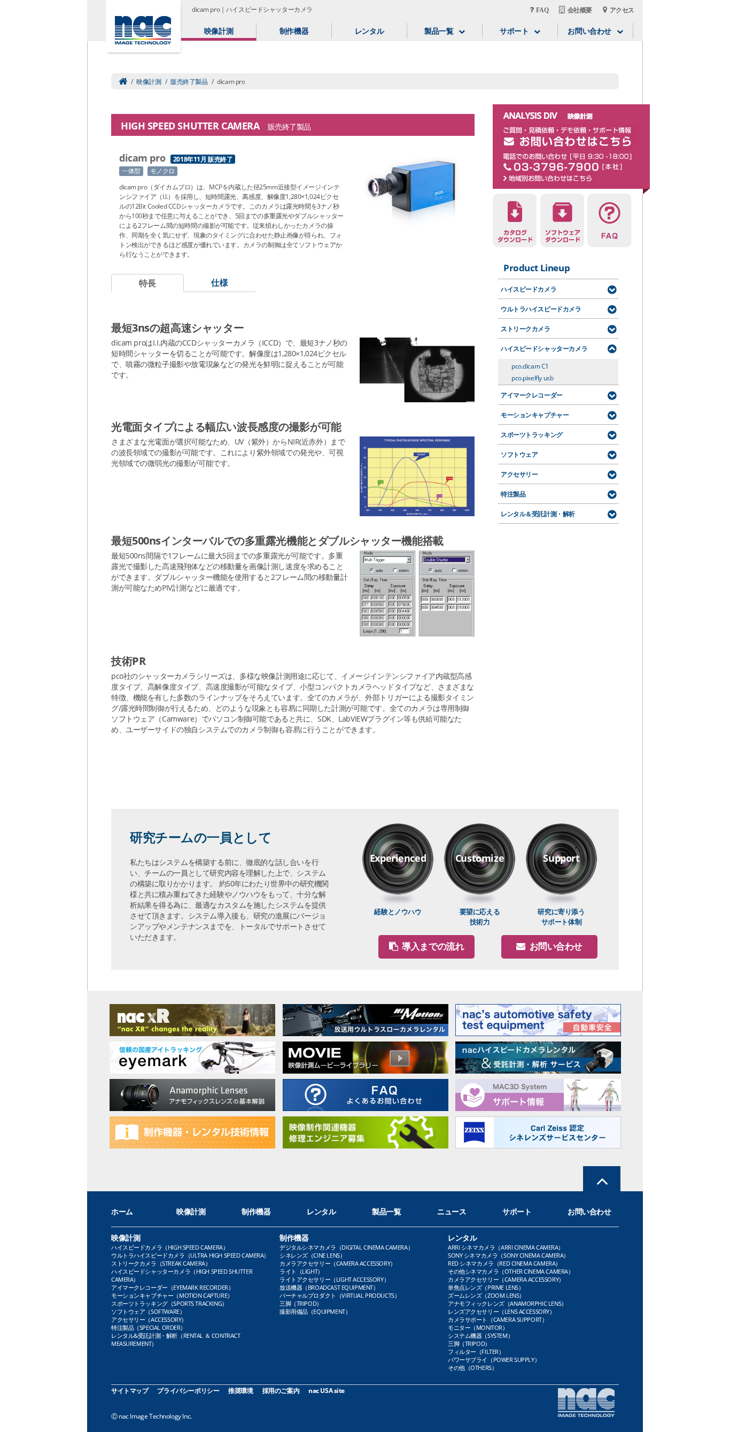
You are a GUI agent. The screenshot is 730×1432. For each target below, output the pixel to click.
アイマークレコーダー (532, 395)
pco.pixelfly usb (532, 377)
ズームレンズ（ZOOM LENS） (486, 1295)
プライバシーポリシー (188, 1390)
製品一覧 (386, 1211)
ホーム (122, 1211)
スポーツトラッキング (532, 434)
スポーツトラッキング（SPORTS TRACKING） (169, 1303)
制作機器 (293, 31)
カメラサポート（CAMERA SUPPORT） (497, 1319)
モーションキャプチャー (535, 414)
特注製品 (513, 494)
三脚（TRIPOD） (300, 1303)
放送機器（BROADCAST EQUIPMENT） (329, 1287)
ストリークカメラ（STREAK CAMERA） (161, 1263)
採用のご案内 (280, 1390)
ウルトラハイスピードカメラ (541, 308)
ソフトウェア (519, 454)
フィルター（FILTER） (476, 1351)
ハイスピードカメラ (528, 289)
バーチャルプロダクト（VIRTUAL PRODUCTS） (339, 1295)
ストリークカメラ (525, 328)
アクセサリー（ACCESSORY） (149, 1319)
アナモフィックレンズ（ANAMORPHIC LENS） (507, 1303)
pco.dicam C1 (530, 366)
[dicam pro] (414, 190)
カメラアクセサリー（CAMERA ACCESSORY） (337, 1263)
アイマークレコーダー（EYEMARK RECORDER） (172, 1287)
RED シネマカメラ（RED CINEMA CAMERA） (504, 1263)
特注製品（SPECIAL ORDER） (148, 1327)
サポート (516, 1211)
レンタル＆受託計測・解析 (538, 513)
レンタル (369, 31)
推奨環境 (240, 1390)
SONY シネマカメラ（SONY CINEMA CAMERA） (508, 1255)
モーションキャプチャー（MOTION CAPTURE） (172, 1295)
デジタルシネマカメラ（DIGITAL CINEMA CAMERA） (346, 1247)
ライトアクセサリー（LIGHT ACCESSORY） (334, 1279)
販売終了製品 (188, 81)
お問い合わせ (589, 1211)
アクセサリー (519, 474)
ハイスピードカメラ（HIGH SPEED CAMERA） (169, 1247)
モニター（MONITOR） (478, 1327)
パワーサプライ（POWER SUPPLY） (494, 1360)
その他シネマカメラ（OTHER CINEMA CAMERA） (510, 1271)
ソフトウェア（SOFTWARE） (148, 1311)
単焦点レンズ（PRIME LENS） (486, 1287)
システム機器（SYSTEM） (480, 1335)
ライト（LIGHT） (301, 1271)
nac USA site (326, 1390)
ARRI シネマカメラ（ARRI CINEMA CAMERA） (506, 1247)
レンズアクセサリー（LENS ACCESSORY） (501, 1311)
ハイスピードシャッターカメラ (544, 348)
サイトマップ (129, 1390)
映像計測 (218, 31)
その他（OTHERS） (472, 1368)
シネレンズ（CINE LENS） (312, 1255)
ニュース (451, 1211)
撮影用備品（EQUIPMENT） (315, 1311)
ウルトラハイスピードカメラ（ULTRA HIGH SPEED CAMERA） (190, 1255)
